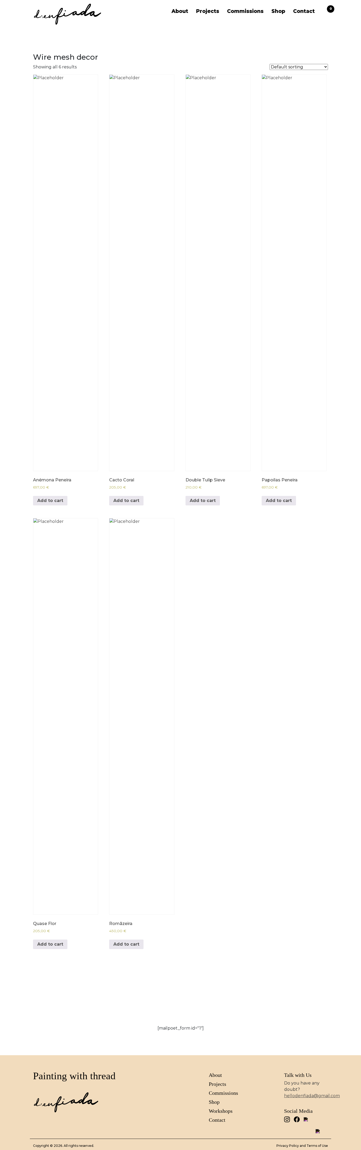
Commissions (245, 11)
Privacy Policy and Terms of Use (302, 1146)
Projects (207, 11)
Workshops (221, 1111)
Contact (304, 11)
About (180, 11)
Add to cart (50, 500)
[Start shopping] (325, 11)
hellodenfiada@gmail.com (312, 1095)
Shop (278, 11)
